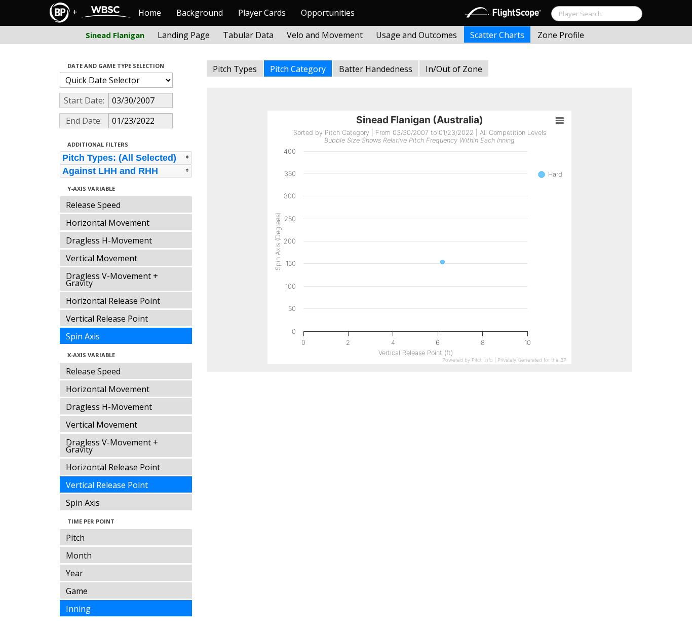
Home (149, 12)
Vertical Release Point (107, 318)
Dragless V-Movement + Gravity (112, 279)
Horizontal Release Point (113, 300)
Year (74, 573)
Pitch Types (235, 69)
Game (77, 591)
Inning (78, 608)
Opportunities (328, 12)
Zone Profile (560, 35)
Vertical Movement (101, 258)
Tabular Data (248, 35)
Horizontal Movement (107, 222)
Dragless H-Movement (109, 240)
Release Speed (93, 205)
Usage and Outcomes (416, 35)
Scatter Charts (497, 35)
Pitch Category (298, 69)
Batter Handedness (375, 69)
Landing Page (184, 35)
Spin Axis (83, 336)
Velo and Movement (325, 35)
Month (79, 555)
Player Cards (262, 12)
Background (199, 12)
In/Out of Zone (454, 69)
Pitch (75, 537)
